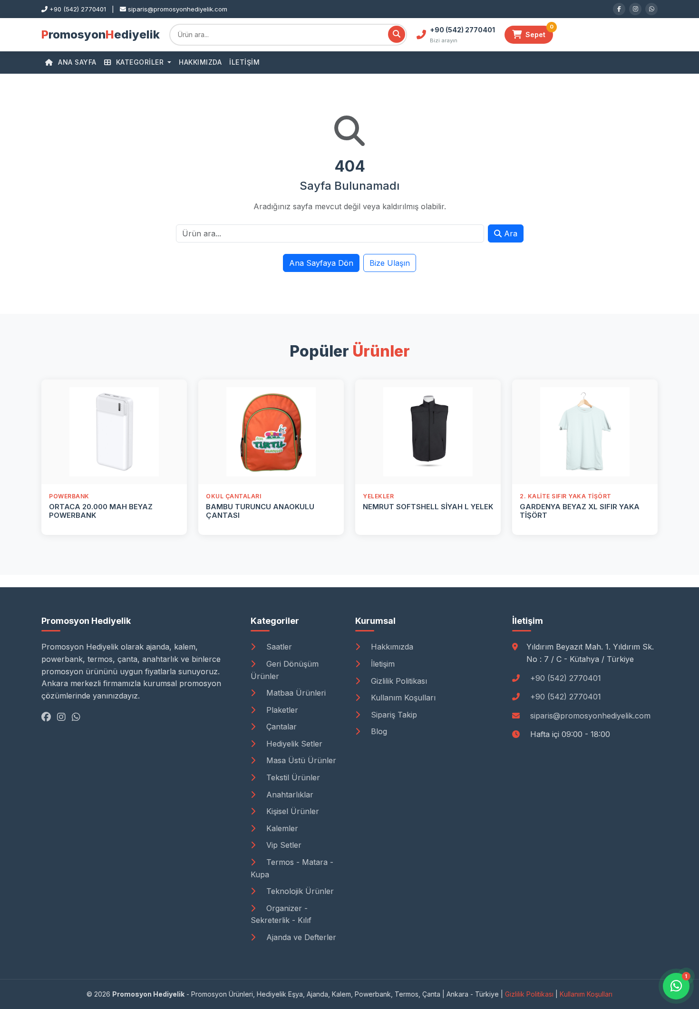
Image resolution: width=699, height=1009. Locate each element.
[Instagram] (635, 9)
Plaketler (281, 710)
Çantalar (280, 726)
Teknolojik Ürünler (299, 891)
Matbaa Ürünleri (295, 693)
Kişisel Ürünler (291, 811)
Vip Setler (282, 845)
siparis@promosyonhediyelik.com (590, 715)
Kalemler (281, 828)
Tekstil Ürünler (292, 777)
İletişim (244, 62)
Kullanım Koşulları (402, 697)
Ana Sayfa (76, 62)
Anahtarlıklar (288, 794)
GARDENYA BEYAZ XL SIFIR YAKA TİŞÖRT (580, 511)
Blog (378, 731)
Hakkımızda (200, 62)
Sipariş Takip (393, 714)
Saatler (278, 646)
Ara (509, 233)
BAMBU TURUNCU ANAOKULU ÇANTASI (260, 511)
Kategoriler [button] (140, 62)
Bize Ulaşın (389, 263)
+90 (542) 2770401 (565, 678)
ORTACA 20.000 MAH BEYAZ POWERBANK (101, 511)
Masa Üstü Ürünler (300, 760)
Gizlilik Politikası (398, 681)
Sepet (539, 32)
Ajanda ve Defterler (300, 937)
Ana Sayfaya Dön (321, 263)
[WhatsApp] (651, 9)
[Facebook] (619, 9)
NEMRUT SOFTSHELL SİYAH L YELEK (428, 506)
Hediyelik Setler (293, 743)
